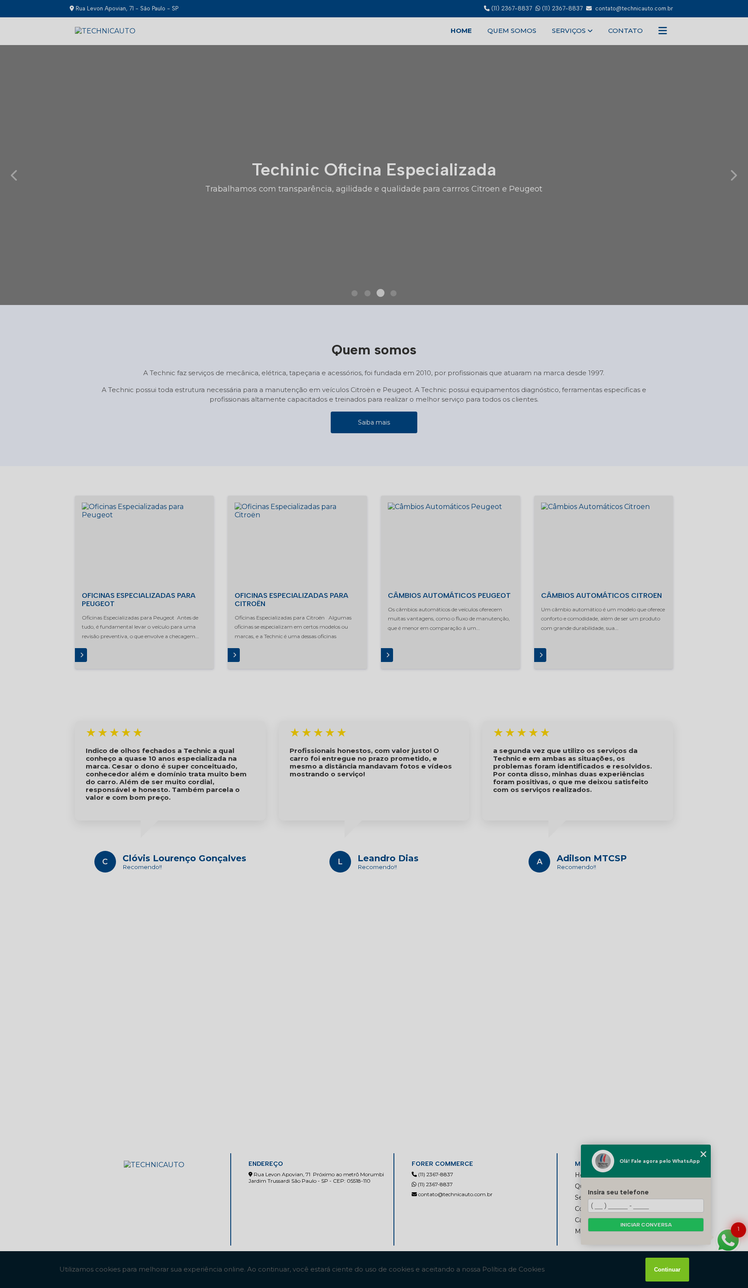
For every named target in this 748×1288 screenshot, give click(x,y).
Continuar (667, 1269)
